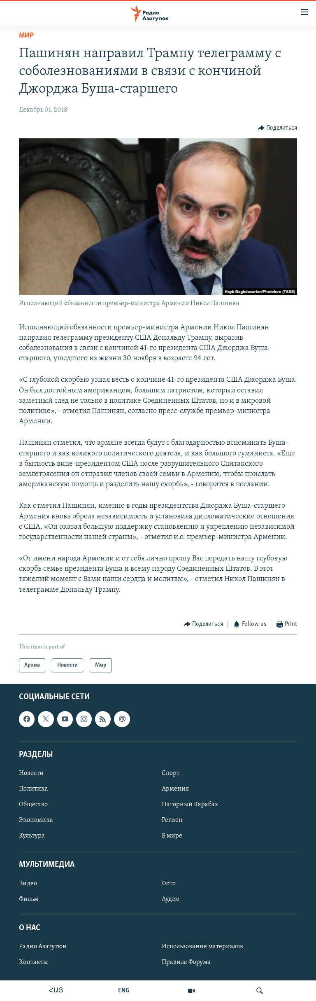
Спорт (170, 773)
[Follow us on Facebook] (27, 719)
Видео (28, 883)
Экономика (36, 820)
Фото (169, 883)
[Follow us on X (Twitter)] (45, 719)
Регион (172, 820)
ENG (123, 990)
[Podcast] (122, 719)
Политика (33, 789)
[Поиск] (259, 990)
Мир (26, 36)
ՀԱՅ (56, 990)
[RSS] (103, 719)
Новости (31, 773)
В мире (172, 836)
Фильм (28, 899)
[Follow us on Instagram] (84, 719)
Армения (175, 789)
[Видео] (191, 990)
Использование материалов (202, 946)
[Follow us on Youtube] (65, 719)
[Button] (277, 128)
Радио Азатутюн (43, 946)
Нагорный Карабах (190, 804)
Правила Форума (186, 962)
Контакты (33, 962)
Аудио (170, 899)
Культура (32, 836)
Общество (33, 804)
